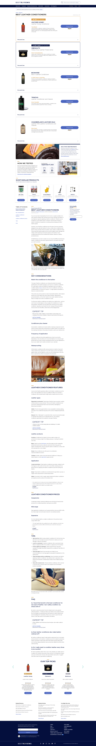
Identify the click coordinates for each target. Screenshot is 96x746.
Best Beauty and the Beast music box (68, 714)
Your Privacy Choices (56, 734)
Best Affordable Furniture (21, 708)
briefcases (43, 443)
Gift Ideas (66, 731)
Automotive (47, 6)
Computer (24, 6)
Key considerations (20, 212)
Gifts (79, 6)
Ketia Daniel (36, 317)
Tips (17, 220)
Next (63, 367)
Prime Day (66, 732)
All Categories (54, 6)
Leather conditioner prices (21, 218)
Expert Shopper (68, 729)
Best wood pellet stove (65, 716)
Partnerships (67, 726)
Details (41, 9)
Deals (76, 6)
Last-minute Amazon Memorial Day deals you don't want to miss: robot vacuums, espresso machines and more (70, 706)
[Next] (82, 666)
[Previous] (13, 666)
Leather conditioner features (20, 215)
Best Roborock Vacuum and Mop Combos (24, 710)
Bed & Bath (40, 6)
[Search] (62, 2)
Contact (52, 729)
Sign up (73, 219)
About (52, 727)
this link (26, 736)
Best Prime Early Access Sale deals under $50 (47, 710)
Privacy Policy (54, 731)
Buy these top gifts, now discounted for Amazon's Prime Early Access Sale (46, 708)
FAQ (17, 223)
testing (73, 149)
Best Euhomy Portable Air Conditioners (23, 705)
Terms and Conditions (56, 732)
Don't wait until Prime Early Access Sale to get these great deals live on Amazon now (47, 716)
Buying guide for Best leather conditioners (20, 209)
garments (44, 457)
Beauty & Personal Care (32, 6)
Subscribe (28, 732)
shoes (40, 287)
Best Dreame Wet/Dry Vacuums (22, 706)
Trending (71, 6)
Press (65, 727)
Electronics (18, 6)
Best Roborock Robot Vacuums (22, 712)
